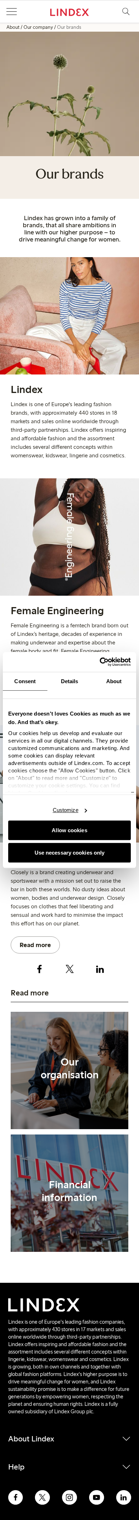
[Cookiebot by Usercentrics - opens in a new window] (100, 661)
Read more (35, 945)
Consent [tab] (25, 681)
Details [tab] (69, 681)
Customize (65, 810)
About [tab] (114, 681)
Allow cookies (69, 830)
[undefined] (69, 1070)
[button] (11, 11)
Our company (38, 27)
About (13, 27)
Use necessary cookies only (70, 853)
